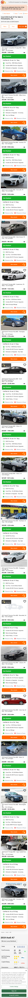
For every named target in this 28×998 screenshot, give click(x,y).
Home (2, 932)
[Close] (26, 970)
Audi (7, 932)
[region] (14, 983)
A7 (10, 932)
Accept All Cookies (14, 995)
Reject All (14, 991)
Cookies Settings (14, 986)
